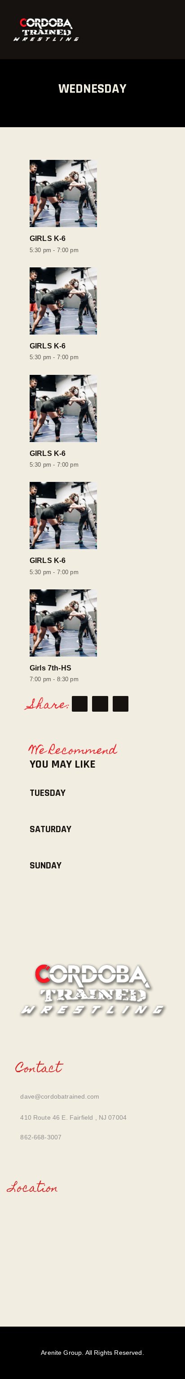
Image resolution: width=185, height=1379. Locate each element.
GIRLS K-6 (48, 238)
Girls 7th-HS (50, 668)
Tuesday (48, 793)
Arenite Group (61, 1352)
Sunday (46, 866)
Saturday (50, 830)
